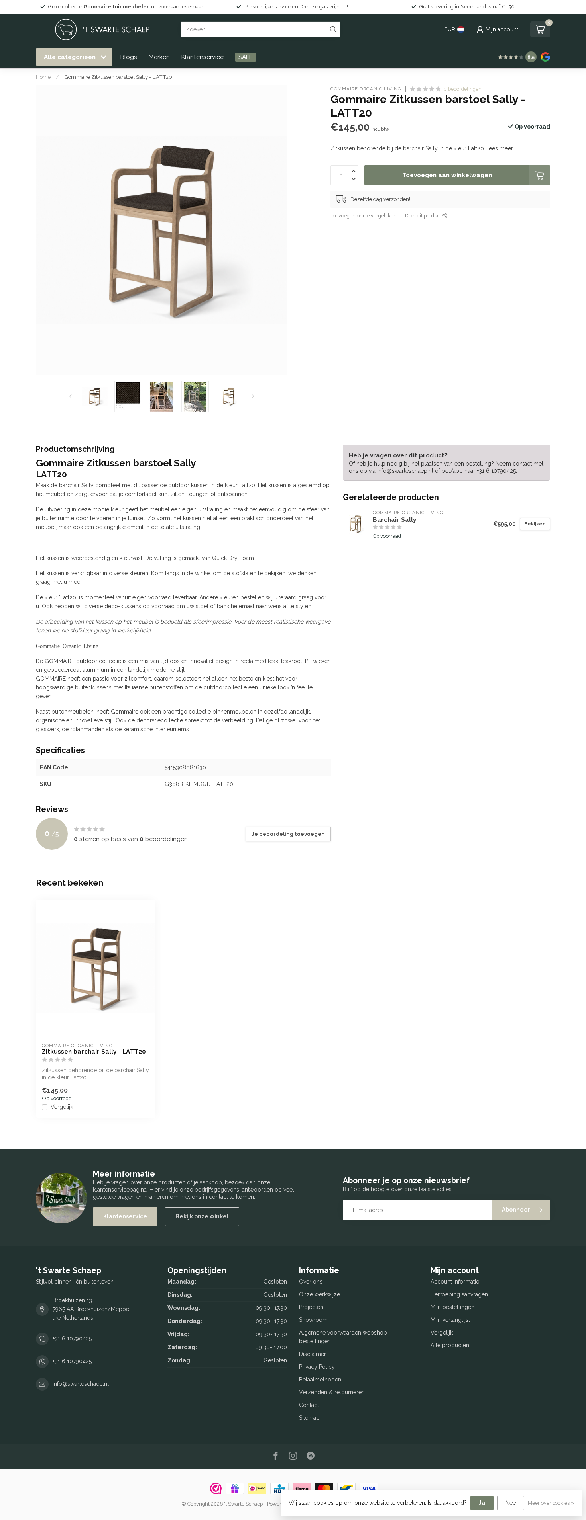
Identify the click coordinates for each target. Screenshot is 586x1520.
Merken (159, 56)
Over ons (310, 1281)
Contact (309, 1405)
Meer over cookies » (551, 1503)
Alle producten (450, 1345)
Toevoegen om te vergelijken (363, 216)
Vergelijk (62, 1107)
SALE (245, 56)
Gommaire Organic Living (365, 89)
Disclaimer (312, 1354)
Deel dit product (423, 216)
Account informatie (455, 1281)
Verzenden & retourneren (332, 1392)
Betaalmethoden (320, 1379)
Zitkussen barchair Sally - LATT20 (94, 1051)
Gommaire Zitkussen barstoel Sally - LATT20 (118, 77)
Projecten (311, 1307)
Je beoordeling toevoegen (288, 834)
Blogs (128, 56)
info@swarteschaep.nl (81, 1384)
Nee (510, 1503)
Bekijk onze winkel (202, 1216)
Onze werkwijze (319, 1294)
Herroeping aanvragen (459, 1294)
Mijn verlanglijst (450, 1320)
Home (43, 77)
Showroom (313, 1320)
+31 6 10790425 (72, 1338)
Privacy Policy (317, 1367)
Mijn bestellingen (452, 1307)
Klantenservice (202, 56)
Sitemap (309, 1418)
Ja (482, 1503)
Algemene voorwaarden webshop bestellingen (343, 1336)
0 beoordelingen (463, 89)
